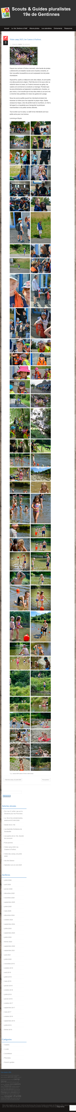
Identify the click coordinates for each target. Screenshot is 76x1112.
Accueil (6, 28)
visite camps (30, 773)
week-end (9, 1099)
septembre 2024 (9, 924)
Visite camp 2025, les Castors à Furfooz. (25, 39)
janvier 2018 (8, 999)
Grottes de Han (15, 1087)
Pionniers (7, 1058)
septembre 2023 (9, 933)
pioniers (13, 1092)
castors (21, 773)
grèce (2, 1089)
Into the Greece (9, 860)
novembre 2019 (9, 964)
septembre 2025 (9, 902)
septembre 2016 (9, 1021)
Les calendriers (47, 28)
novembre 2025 (9, 898)
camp (12, 1079)
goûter (10, 1087)
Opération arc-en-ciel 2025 (13, 865)
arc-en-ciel (12, 1076)
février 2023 (8, 942)
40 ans (9, 1075)
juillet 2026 (7, 880)
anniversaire (16, 1075)
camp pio (14, 1082)
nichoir (12, 1091)
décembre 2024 (9, 915)
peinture (9, 1092)
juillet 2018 (7, 994)
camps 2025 (16, 773)
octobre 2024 (8, 920)
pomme (18, 1092)
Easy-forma (60, 1107)
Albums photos (34, 28)
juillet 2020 (7, 959)
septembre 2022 (9, 946)
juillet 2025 (7, 906)
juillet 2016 (7, 1025)
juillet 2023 (7, 937)
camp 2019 (9, 1082)
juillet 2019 (7, 977)
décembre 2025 (9, 893)
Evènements (58, 28)
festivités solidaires (16, 1086)
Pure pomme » (46, 779)
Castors (20, 44)
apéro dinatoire (4, 1077)
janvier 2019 (8, 985)
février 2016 (8, 1029)
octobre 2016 (8, 1016)
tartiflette (3, 1098)
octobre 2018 (8, 990)
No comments (26, 44)
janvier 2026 (8, 889)
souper (2, 1096)
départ (2, 1086)
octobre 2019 (8, 968)
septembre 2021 (9, 950)
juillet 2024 (7, 928)
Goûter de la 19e (9, 825)
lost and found (7, 1091)
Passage (4, 1092)
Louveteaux (8, 1053)
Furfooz (25, 773)
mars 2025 (7, 911)
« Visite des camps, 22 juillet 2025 (12, 779)
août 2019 (7, 972)
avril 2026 (7, 884)
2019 (12, 1075)
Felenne (7, 1085)
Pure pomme (8, 843)
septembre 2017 (9, 1007)
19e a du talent (4, 1075)
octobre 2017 (8, 1003)
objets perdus (17, 1091)
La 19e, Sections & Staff (19, 28)
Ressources (68, 28)
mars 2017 (7, 1012)
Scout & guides (9, 1062)
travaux (7, 1098)
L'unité (6, 1049)
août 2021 (7, 955)
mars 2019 (7, 981)
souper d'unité (12, 1096)
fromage (3, 1087)
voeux (5, 1099)
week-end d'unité (15, 1099)
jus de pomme (8, 1089)
